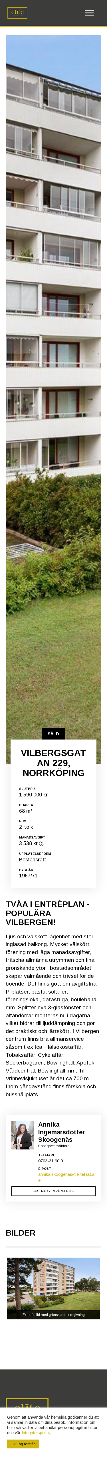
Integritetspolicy (36, 1432)
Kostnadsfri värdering (53, 1191)
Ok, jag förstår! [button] (23, 1444)
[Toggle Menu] (89, 13)
